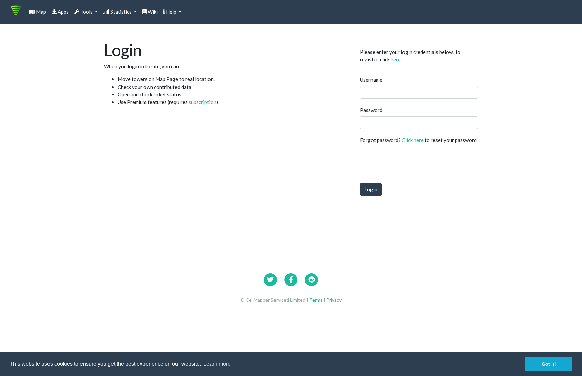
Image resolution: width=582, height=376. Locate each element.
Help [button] (171, 12)
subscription (202, 102)
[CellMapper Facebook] (291, 279)
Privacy (334, 300)
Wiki (152, 12)
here (396, 59)
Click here (413, 140)
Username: (372, 80)
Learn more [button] (217, 364)
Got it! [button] (549, 364)
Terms (316, 300)
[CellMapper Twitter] (270, 279)
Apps (63, 12)
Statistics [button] (121, 12)
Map (40, 12)
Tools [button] (86, 12)
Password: (372, 110)
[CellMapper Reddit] (311, 279)
